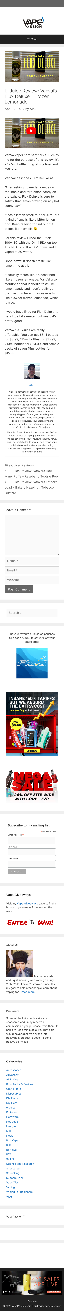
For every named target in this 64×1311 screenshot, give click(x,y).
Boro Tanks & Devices (19, 1084)
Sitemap (32, 1301)
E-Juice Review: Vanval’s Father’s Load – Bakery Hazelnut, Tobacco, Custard (31, 487)
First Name (13, 846)
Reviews (28, 465)
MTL (9, 1131)
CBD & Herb (13, 1088)
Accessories (13, 1070)
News (9, 1135)
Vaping (10, 1187)
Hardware (12, 1116)
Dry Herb (11, 1103)
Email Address (16, 834)
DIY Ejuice (12, 1098)
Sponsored (13, 1168)
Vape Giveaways (27, 903)
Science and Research (20, 1163)
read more (28, 991)
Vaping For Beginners (19, 1191)
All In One (12, 1079)
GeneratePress (53, 1306)
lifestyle (11, 1126)
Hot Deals (12, 1121)
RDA (8, 1145)
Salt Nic (11, 1159)
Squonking (12, 1173)
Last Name (13, 858)
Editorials (12, 1112)
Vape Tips (12, 1182)
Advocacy (12, 1074)
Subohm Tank (14, 1177)
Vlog (9, 1196)
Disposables (13, 1093)
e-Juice (14, 465)
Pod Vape (12, 1140)
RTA (8, 1154)
